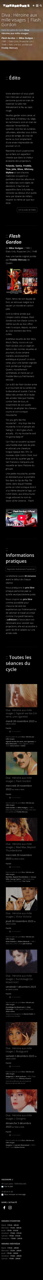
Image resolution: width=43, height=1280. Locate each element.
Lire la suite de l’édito (27, 209)
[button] (14, 281)
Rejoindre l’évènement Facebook (21, 569)
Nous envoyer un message (14, 1194)
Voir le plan (8, 1186)
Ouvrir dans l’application (16, 731)
